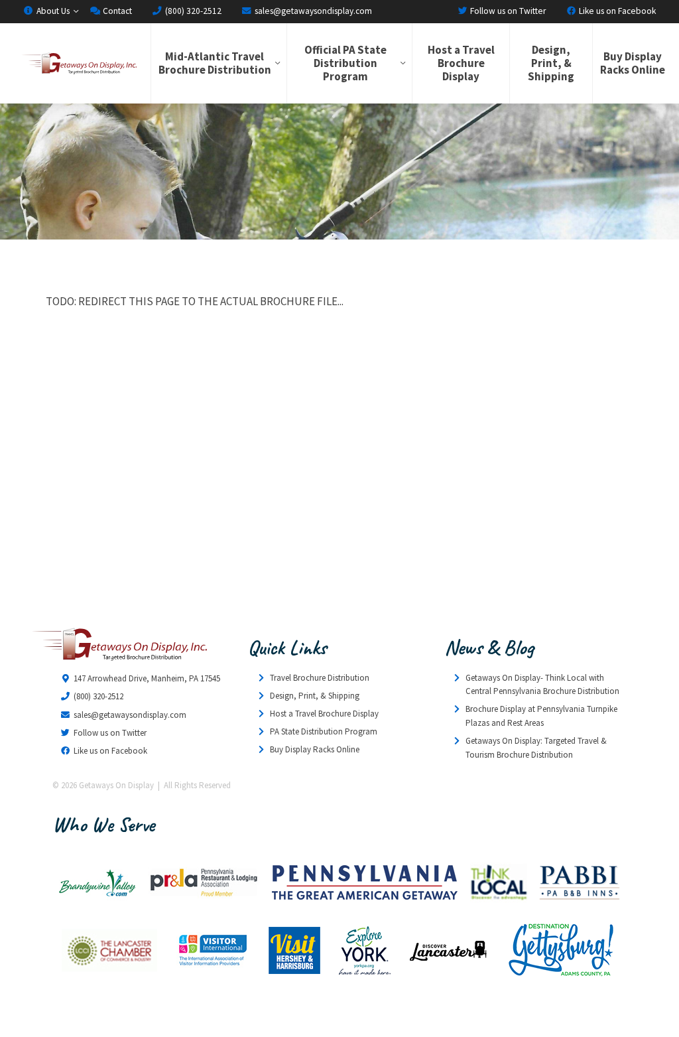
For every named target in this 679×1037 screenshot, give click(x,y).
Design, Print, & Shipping (551, 63)
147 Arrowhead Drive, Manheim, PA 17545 (147, 678)
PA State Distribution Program (323, 731)
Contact (116, 11)
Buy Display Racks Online (632, 63)
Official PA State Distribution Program (345, 63)
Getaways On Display (78, 63)
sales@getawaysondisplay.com (312, 11)
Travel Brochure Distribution (319, 677)
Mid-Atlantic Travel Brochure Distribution (214, 63)
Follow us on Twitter (507, 11)
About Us (52, 11)
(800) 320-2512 (192, 11)
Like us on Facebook (616, 11)
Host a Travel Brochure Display (461, 63)
